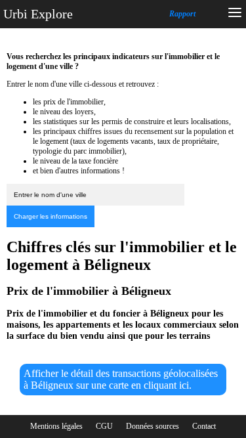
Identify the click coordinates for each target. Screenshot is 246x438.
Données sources (152, 426)
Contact (204, 426)
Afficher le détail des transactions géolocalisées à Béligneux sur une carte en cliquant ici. (121, 379)
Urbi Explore (38, 14)
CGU (104, 426)
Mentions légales (56, 426)
